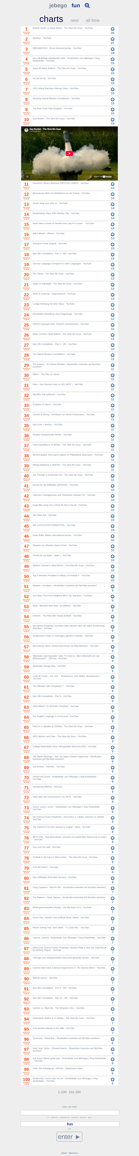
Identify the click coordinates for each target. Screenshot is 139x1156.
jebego (58, 5)
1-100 (62, 1092)
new (75, 20)
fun (76, 5)
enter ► (69, 1136)
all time (93, 20)
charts (51, 19)
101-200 (75, 1092)
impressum (73, 1153)
